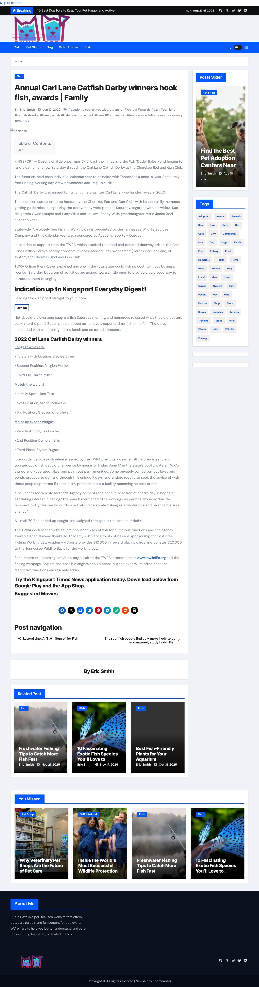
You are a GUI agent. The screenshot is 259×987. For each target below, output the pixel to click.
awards (145, 110)
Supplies (218, 312)
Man (214, 277)
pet (215, 294)
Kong (229, 268)
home (234, 259)
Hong (201, 268)
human (215, 268)
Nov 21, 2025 (51, 765)
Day (200, 242)
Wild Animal (69, 47)
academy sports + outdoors (91, 110)
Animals (236, 216)
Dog (50, 47)
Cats (201, 233)
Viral (232, 320)
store (230, 303)
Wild (215, 329)
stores (202, 312)
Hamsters (204, 259)
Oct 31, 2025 (168, 765)
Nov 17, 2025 (109, 765)
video (218, 320)
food (80, 115)
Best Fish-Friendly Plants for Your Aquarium (155, 754)
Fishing (68, 115)
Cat (17, 47)
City (213, 233)
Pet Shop (33, 47)
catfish (22, 115)
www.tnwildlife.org (151, 557)
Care (225, 225)
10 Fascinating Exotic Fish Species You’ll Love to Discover (97, 756)
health (220, 259)
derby (34, 115)
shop (217, 303)
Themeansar (162, 981)
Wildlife (229, 329)
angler (119, 110)
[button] (246, 47)
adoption (203, 216)
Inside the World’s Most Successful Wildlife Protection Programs (98, 868)
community (229, 233)
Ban (200, 225)
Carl (157, 110)
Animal (220, 216)
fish (57, 115)
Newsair (142, 981)
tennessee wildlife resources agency (156, 115)
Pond (111, 115)
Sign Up (22, 308)
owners (217, 286)
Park (231, 286)
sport (122, 115)
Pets (226, 294)
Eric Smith (27, 110)
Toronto (234, 312)
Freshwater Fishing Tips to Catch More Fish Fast (39, 754)
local (201, 277)
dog (212, 242)
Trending (203, 320)
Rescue (202, 303)
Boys (212, 225)
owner (202, 286)
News (227, 277)
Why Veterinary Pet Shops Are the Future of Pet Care (220, 165)
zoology (202, 338)
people (202, 294)
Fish (88, 47)
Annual (132, 110)
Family (46, 115)
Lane (100, 115)
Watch (202, 329)
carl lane (169, 110)
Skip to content (11, 3)
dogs (224, 242)
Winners (23, 121)
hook (90, 115)
